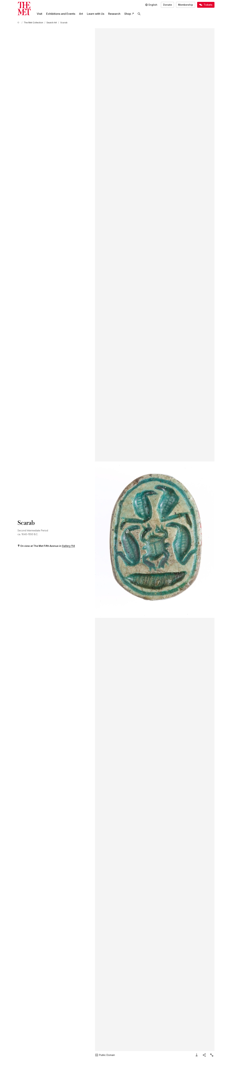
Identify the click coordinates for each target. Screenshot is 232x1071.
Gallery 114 (68, 546)
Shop (127, 13)
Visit (39, 13)
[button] (154, 539)
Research (114, 13)
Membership (185, 4)
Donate (167, 4)
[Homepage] (24, 8)
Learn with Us (95, 13)
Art (81, 13)
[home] (19, 22)
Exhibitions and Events (60, 13)
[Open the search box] (139, 13)
